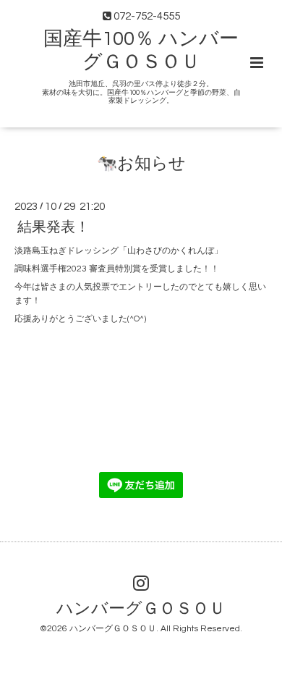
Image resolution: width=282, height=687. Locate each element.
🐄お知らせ (141, 164)
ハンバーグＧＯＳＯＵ (141, 608)
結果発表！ (53, 227)
